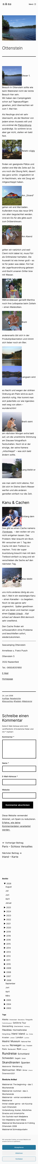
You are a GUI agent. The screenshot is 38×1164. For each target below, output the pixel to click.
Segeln (18, 1058)
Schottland (23, 1053)
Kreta (31, 1034)
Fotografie (29, 1019)
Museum (15, 1041)
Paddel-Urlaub (15, 613)
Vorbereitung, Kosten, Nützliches (16, 1110)
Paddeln (18, 701)
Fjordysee (7, 531)
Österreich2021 (8, 1073)
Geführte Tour (19, 1023)
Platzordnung (24, 125)
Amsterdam (13, 1019)
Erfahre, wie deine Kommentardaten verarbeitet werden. (16, 826)
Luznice (26, 1037)
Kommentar (8, 737)
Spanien (25, 1062)
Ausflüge (5, 698)
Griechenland (18, 1026)
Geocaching (8, 701)
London (19, 1037)
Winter (24, 1070)
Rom (19, 1049)
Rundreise (9, 1053)
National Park (26, 1042)
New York (5, 1045)
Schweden (8, 1058)
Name (5, 763)
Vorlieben (19, 1159)
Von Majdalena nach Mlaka (14, 1120)
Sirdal (24, 1058)
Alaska (5, 1019)
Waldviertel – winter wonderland (16, 1097)
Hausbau (7, 1029)
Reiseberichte (15, 698)
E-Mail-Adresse (10, 776)
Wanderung (17, 1066)
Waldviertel (27, 701)
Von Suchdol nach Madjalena (15, 1116)
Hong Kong (6, 1034)
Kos (27, 1034)
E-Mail (5, 673)
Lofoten (12, 1037)
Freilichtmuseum (7, 1023)
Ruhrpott (24, 1049)
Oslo (23, 1045)
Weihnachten (8, 1070)
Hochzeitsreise (20, 1030)
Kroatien (5, 1037)
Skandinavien (11, 1062)
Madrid (6, 1041)
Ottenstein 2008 (9, 1126)
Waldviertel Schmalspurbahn (15, 1129)
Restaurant (12, 1049)
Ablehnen (19, 1153)
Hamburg (27, 1026)
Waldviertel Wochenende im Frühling (18, 1123)
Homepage (7, 679)
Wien (18, 1070)
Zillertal (30, 1070)
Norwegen (15, 1045)
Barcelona (21, 1019)
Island (21, 1033)
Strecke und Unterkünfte (13, 1113)
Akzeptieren (19, 1147)
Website (6, 790)
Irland (14, 1033)
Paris (4, 1049)
